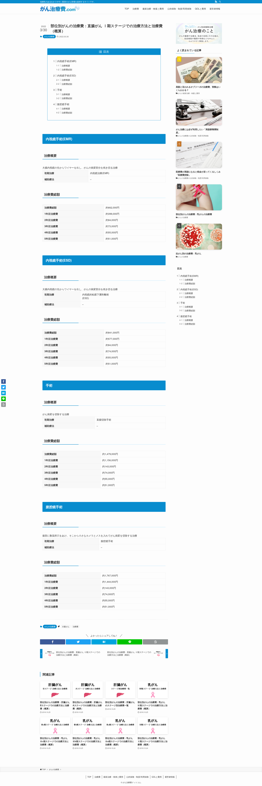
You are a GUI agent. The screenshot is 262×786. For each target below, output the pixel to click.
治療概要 (66, 65)
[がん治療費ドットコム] (60, 9)
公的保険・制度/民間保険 (137, 776)
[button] (52, 641)
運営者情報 (170, 776)
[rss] (216, 1)
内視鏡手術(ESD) (66, 75)
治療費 (75, 626)
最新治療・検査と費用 (113, 776)
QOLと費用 (157, 776)
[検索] (220, 1)
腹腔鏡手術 (63, 104)
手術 (59, 89)
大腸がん (65, 626)
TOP (89, 776)
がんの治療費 (49, 36)
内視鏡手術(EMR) (66, 61)
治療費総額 (67, 69)
